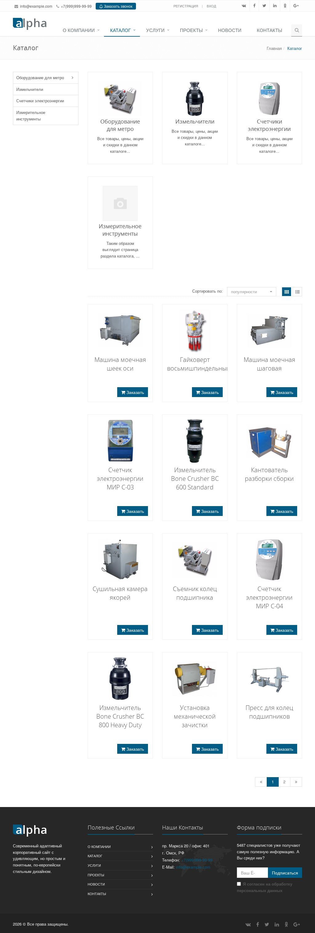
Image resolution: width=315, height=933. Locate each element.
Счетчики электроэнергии (40, 100)
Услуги (155, 30)
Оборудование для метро (40, 77)
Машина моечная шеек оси (120, 363)
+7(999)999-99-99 (76, 6)
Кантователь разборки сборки (269, 474)
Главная (274, 48)
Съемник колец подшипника (195, 593)
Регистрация (186, 5)
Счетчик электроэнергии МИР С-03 (120, 478)
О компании (79, 30)
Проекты (191, 30)
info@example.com (36, 6)
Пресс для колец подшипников (269, 712)
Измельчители (29, 89)
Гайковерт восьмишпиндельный (198, 363)
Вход (211, 5)
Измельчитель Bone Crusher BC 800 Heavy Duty (120, 716)
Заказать (134, 392)
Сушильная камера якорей (120, 593)
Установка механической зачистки (195, 716)
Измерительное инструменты (30, 115)
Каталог (120, 30)
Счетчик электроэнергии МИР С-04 (269, 597)
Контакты (269, 30)
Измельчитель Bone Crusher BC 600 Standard (195, 478)
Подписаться (285, 873)
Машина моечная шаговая (269, 363)
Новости (229, 30)
